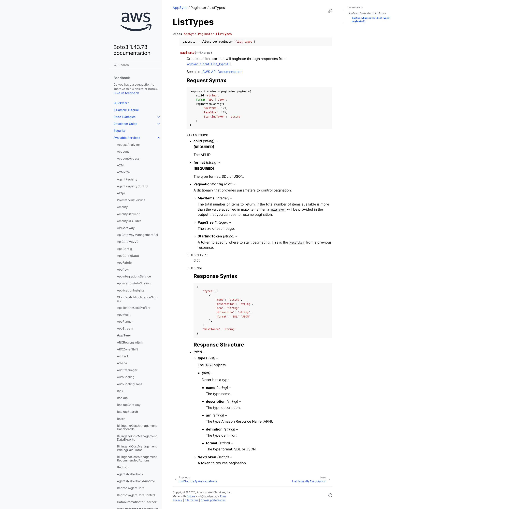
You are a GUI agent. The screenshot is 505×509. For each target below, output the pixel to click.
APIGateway (126, 228)
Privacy (177, 500)
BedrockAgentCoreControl (136, 495)
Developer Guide (125, 124)
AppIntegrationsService (134, 276)
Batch (121, 419)
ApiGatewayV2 (127, 242)
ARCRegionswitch (130, 342)
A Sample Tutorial (126, 110)
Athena (122, 363)
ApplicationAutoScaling (134, 283)
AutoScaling (125, 377)
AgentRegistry (127, 179)
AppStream (125, 328)
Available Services (126, 138)
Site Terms (191, 500)
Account (123, 151)
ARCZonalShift (127, 349)
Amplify (122, 207)
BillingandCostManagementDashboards (137, 427)
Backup (122, 398)
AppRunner (125, 321)
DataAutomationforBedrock (137, 502)
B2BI (120, 391)
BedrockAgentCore (130, 488)
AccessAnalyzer (128, 145)
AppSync (124, 335)
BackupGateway (129, 405)
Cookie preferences (213, 500)
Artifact (122, 356)
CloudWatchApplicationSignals (137, 299)
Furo (223, 496)
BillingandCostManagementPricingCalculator (137, 448)
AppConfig (124, 249)
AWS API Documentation (222, 72)
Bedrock (123, 467)
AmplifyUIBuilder (129, 221)
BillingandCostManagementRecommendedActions (137, 458)
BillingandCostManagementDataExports (137, 438)
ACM (120, 165)
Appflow (123, 269)
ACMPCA (123, 172)
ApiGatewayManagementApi (137, 235)
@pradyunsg (209, 496)
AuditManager (127, 370)
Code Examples (124, 117)
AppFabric (124, 262)
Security (119, 131)
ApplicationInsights (130, 290)
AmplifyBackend (128, 214)
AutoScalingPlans (129, 384)
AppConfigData (128, 256)
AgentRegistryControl (132, 186)
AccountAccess (128, 158)
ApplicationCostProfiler (134, 308)
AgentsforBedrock (130, 474)
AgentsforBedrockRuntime (136, 481)
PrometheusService (131, 200)
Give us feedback (126, 93)
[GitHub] (330, 496)
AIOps (121, 193)
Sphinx (191, 496)
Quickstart (121, 103)
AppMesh (123, 315)
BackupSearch (127, 412)
